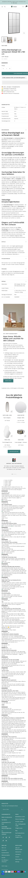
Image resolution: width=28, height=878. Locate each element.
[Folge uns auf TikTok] (3, 840)
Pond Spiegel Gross (7, 442)
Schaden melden (19, 821)
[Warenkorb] (25, 6)
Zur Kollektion (14, 451)
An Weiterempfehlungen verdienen (6, 832)
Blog (16, 830)
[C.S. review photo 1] (6, 526)
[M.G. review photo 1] (6, 597)
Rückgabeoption (16, 86)
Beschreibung (5, 129)
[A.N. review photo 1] (6, 535)
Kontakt (3, 857)
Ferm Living (7, 439)
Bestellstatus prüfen (20, 816)
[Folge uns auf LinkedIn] (6, 840)
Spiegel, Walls (20, 417)
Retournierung (18, 859)
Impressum (18, 854)
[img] (4, 491)
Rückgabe (4, 268)
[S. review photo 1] (6, 575)
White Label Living (7, 415)
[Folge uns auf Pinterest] (9, 837)
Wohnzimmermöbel (6, 216)
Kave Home (4, 45)
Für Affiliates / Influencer (5, 861)
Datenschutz (18, 851)
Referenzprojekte (6, 855)
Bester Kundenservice (7, 817)
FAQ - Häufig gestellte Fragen (20, 824)
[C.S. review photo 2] (16, 526)
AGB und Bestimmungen (18, 848)
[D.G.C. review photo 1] (7, 553)
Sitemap (17, 861)
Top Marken (4, 819)
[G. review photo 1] (6, 562)
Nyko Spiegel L (7, 417)
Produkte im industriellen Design (9, 193)
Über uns (4, 847)
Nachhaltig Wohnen (19, 833)
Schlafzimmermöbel (17, 216)
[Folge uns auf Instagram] (6, 837)
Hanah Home (21, 439)
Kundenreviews (5, 852)
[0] (23, 6)
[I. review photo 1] (6, 511)
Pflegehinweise (6, 258)
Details (4, 241)
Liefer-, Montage (7, 86)
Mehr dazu (15, 2)
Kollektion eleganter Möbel (16, 235)
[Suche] (4, 6)
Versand (17, 856)
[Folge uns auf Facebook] (3, 837)
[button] (5, 62)
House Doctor (20, 415)
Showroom (16, 93)
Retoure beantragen (20, 819)
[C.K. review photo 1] (6, 500)
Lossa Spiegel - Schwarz (21, 442)
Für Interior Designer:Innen (18, 836)
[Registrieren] (21, 809)
